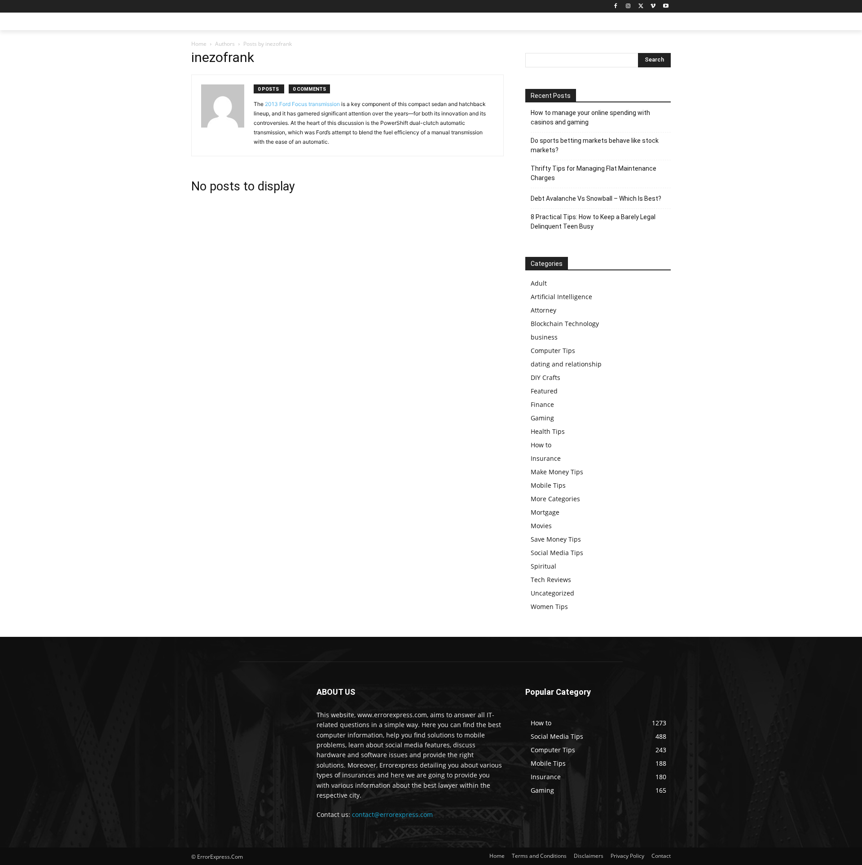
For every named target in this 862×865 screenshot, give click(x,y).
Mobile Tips (548, 485)
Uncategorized (552, 593)
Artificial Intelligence (561, 296)
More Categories (555, 498)
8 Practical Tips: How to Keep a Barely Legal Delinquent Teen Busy (593, 221)
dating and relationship (566, 364)
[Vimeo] (653, 6)
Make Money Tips (557, 472)
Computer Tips (553, 350)
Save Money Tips (556, 539)
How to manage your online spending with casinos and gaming (590, 117)
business (544, 337)
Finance (542, 404)
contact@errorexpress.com (392, 814)
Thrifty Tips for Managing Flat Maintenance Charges (593, 173)
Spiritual (543, 566)
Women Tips (549, 606)
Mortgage (545, 512)
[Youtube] (665, 6)
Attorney (543, 310)
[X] (641, 6)
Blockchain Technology (565, 323)
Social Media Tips (557, 552)
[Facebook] (616, 6)
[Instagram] (628, 6)
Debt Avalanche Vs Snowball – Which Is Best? (596, 198)
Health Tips (548, 431)
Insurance (546, 458)
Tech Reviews (551, 579)
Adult (539, 283)
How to (541, 445)
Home (199, 44)
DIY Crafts (545, 377)
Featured (544, 391)
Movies (541, 525)
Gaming (542, 418)
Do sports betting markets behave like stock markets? (595, 145)
